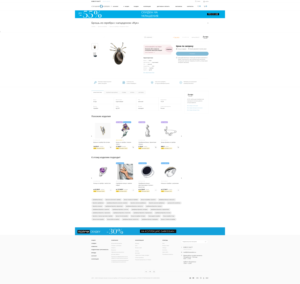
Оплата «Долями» (139, 257)
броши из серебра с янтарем (138, 216)
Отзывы (124, 92)
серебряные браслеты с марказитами (160, 209)
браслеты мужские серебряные (156, 203)
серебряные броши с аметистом (130, 219)
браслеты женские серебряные (138, 203)
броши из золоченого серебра (113, 199)
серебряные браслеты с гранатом (101, 209)
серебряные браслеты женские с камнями (117, 203)
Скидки (93, 243)
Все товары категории (192, 105)
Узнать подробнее (149, 52)
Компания (114, 240)
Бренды (93, 252)
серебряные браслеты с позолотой (121, 212)
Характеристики (97, 92)
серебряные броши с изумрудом (150, 219)
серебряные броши (97, 199)
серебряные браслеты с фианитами (114, 206)
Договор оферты (115, 254)
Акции (93, 240)
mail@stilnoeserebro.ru (189, 252)
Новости (113, 247)
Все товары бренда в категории (194, 108)
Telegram (150, 271)
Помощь (165, 240)
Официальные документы (117, 252)
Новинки (94, 246)
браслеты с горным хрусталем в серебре (102, 216)
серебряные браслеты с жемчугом (134, 206)
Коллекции (95, 259)
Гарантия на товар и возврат (142, 255)
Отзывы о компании (116, 245)
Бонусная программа (116, 243)
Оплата (132, 92)
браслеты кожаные (97, 206)
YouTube (154, 271)
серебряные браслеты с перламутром (143, 212)
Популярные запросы (167, 254)
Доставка (141, 92)
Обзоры (164, 247)
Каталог (94, 256)
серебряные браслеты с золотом (120, 209)
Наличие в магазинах (112, 92)
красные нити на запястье (174, 203)
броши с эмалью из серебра (131, 199)
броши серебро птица (168, 216)
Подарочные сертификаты (99, 249)
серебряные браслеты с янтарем (139, 209)
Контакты (164, 250)
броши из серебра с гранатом (148, 199)
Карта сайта (165, 252)
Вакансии (113, 250)
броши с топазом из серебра (168, 219)
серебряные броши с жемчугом (167, 199)
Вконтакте (146, 271)
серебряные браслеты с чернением (101, 212)
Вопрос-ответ (138, 247)
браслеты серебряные (98, 203)
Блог (136, 245)
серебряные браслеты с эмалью (154, 206)
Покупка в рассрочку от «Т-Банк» (143, 259)
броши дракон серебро (154, 216)
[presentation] (91, 136)
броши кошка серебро (98, 219)
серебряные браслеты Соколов (162, 212)
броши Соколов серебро (122, 216)
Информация (139, 240)
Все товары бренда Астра (193, 110)
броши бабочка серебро (113, 219)
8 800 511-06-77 (96, 1)
